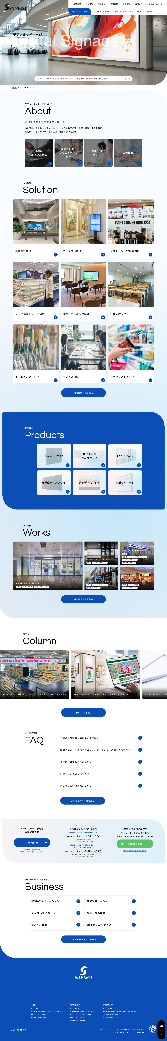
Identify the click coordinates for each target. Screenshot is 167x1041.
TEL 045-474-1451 (38, 1014)
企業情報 (114, 4)
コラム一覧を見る (83, 712)
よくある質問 (148, 11)
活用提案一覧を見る (83, 392)
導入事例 (102, 4)
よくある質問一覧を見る (83, 800)
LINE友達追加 (135, 843)
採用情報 (126, 4)
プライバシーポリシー (138, 1029)
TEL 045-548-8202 (110, 1014)
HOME (14, 88)
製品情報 (89, 4)
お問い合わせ (140, 4)
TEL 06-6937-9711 (77, 1017)
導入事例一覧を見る (83, 599)
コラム (151, 4)
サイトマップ (104, 1029)
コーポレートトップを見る (83, 939)
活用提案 (106, 11)
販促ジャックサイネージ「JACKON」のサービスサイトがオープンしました (80, 79)
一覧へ (125, 78)
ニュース (159, 4)
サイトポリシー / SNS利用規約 (119, 1029)
